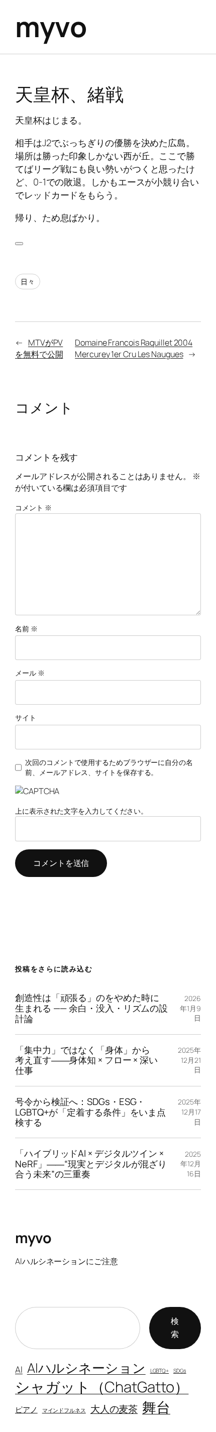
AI (19, 1369)
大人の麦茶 (114, 1408)
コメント (33, 507)
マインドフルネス (64, 1410)
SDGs (179, 1370)
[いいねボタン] (19, 243)
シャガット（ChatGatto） (101, 1387)
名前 (26, 628)
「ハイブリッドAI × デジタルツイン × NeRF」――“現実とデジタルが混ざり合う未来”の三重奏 (91, 1163)
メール (30, 673)
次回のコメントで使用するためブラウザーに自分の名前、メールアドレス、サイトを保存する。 (109, 767)
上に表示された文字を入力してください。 (81, 811)
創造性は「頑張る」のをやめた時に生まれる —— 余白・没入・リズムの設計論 (91, 1008)
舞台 (156, 1406)
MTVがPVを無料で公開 (39, 348)
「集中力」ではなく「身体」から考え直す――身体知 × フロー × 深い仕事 (86, 1060)
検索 (175, 1327)
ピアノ (26, 1409)
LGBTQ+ (159, 1370)
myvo (50, 27)
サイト (25, 717)
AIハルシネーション (86, 1368)
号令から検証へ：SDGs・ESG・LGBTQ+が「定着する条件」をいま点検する (90, 1112)
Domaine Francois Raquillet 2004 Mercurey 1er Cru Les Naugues (133, 348)
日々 (28, 281)
